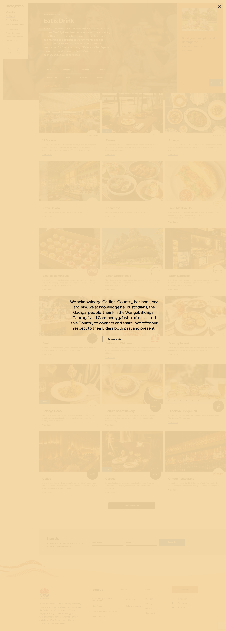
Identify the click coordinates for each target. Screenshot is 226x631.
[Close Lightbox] (219, 6)
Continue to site (114, 339)
